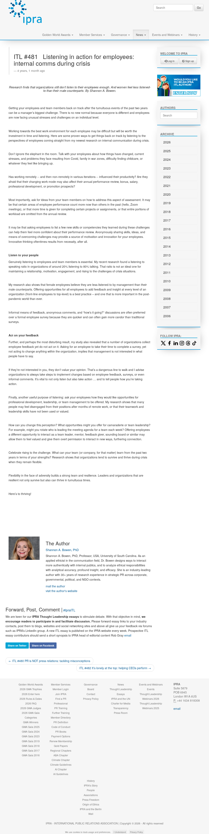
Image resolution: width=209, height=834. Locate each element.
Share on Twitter (17, 645)
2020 (167, 194)
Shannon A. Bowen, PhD (62, 550)
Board (90, 689)
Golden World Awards (56, 35)
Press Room (121, 712)
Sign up (189, 61)
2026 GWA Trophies (31, 689)
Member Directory (61, 717)
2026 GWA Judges (30, 708)
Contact (91, 694)
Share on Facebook (43, 645)
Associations (91, 795)
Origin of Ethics (90, 804)
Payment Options (60, 736)
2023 (167, 168)
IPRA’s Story (91, 785)
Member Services (91, 35)
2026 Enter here (31, 694)
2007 (167, 307)
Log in (171, 61)
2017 (167, 220)
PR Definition (60, 722)
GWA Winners (30, 722)
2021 (167, 185)
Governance (119, 35)
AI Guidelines (60, 774)
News (140, 35)
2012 (167, 263)
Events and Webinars (166, 35)
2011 (167, 272)
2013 (167, 255)
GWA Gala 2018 (31, 745)
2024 (167, 159)
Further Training (61, 712)
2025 (167, 151)
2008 (167, 298)
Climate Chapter (61, 760)
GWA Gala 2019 (31, 741)
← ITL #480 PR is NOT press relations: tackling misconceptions (49, 661)
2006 (167, 316)
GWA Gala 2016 (31, 755)
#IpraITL (69, 610)
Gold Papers (61, 745)
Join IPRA (60, 694)
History (193, 35)
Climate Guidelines (60, 764)
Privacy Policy (91, 698)
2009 (167, 289)
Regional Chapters (60, 750)
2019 (167, 203)
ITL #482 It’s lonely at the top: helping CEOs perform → (115, 668)
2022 (167, 176)
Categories (31, 717)
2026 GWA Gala (31, 712)
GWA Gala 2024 (31, 731)
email (127, 635)
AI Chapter (61, 769)
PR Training (60, 708)
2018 (167, 211)
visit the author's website (61, 591)
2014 (167, 246)
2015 (167, 237)
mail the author (55, 586)
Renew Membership (61, 741)
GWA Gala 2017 (31, 750)
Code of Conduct (60, 727)
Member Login (61, 689)
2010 (167, 281)
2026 (167, 142)
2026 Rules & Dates (31, 698)
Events (151, 689)
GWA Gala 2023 (31, 736)
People (91, 790)
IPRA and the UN (120, 698)
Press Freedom (90, 799)
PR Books (60, 731)
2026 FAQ (30, 703)
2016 (167, 229)
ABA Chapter (60, 755)
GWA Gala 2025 (31, 727)
